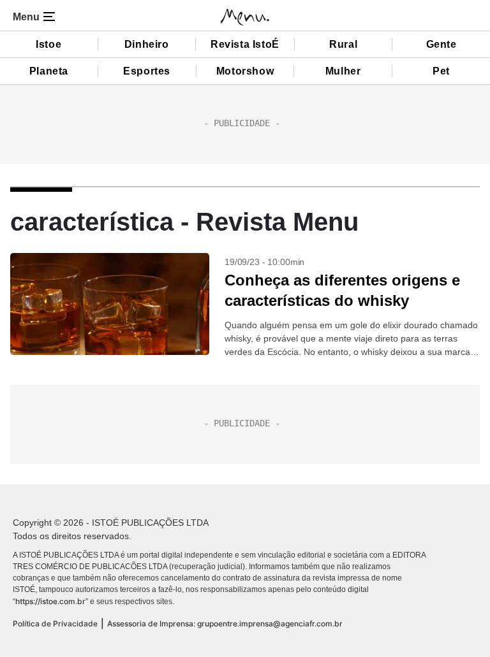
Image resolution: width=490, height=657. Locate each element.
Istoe (48, 44)
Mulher (343, 71)
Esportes (146, 71)
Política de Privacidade (55, 623)
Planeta (48, 71)
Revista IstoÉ (245, 44)
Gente (441, 44)
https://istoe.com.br (50, 601)
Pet (441, 71)
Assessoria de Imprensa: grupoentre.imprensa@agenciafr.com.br (225, 623)
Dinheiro (146, 44)
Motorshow (245, 71)
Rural (343, 44)
